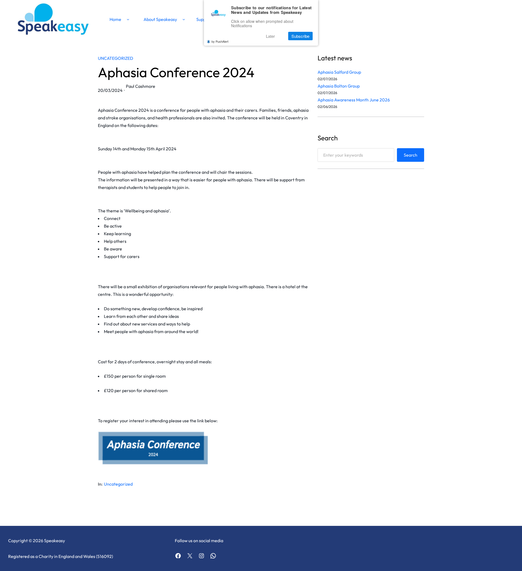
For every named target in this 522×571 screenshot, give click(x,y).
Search (410, 155)
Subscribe (300, 36)
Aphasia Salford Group (339, 72)
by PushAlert (220, 41)
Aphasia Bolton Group (339, 86)
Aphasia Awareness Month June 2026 (354, 100)
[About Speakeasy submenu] (183, 19)
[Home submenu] (128, 19)
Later (270, 36)
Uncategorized (115, 58)
